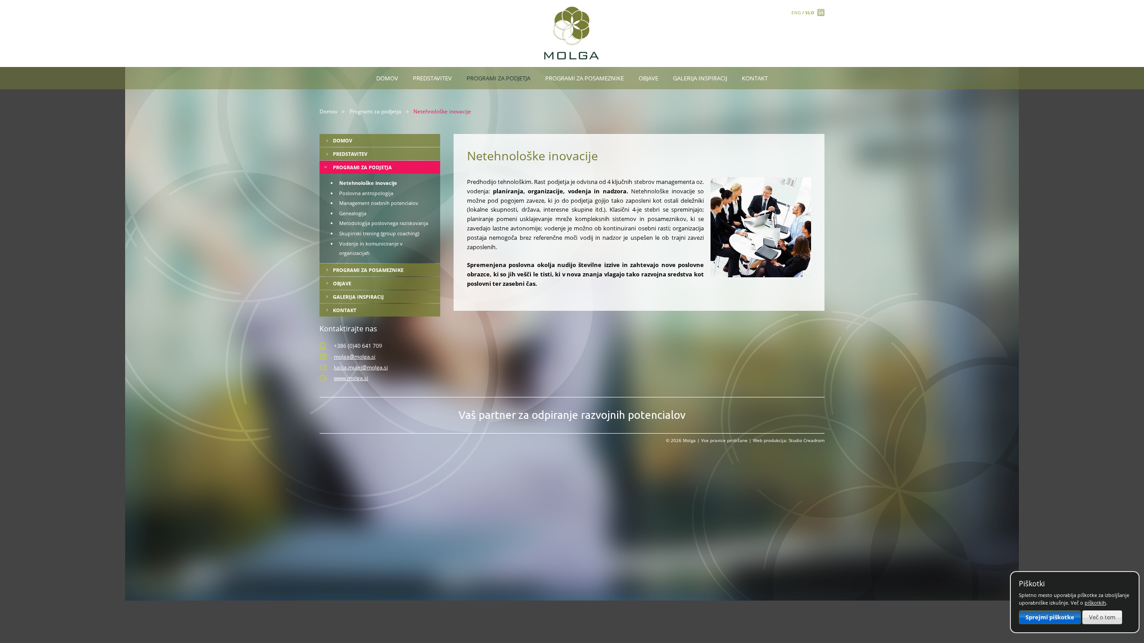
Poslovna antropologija (366, 193)
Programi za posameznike (584, 78)
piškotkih (1095, 602)
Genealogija (352, 213)
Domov (387, 78)
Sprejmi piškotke (1050, 617)
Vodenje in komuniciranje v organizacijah (371, 248)
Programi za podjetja (498, 78)
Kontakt (755, 78)
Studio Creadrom (806, 440)
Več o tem (1102, 617)
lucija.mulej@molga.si (361, 367)
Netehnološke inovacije (368, 183)
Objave (648, 78)
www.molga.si (351, 378)
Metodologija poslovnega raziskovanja (383, 223)
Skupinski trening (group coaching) (379, 233)
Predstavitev (432, 78)
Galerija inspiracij (700, 78)
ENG (796, 12)
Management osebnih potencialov (378, 203)
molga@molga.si (354, 356)
